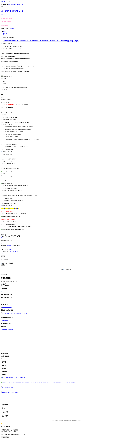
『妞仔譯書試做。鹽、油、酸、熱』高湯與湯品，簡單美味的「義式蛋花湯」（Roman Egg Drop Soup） (41, 41)
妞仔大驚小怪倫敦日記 (12, 11)
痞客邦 (8, 245)
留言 (11, 245)
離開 (8, 437)
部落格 (5, 33)
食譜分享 (11, 249)
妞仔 (2, 237)
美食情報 (12, 28)
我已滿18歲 (3, 437)
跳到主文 (3, 14)
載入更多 (3, 256)
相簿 (4, 31)
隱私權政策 (74, 420)
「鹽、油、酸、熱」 (14, 251)
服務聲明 (79, 420)
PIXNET (56, 420)
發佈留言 (3, 264)
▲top (2, 253)
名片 (4, 34)
